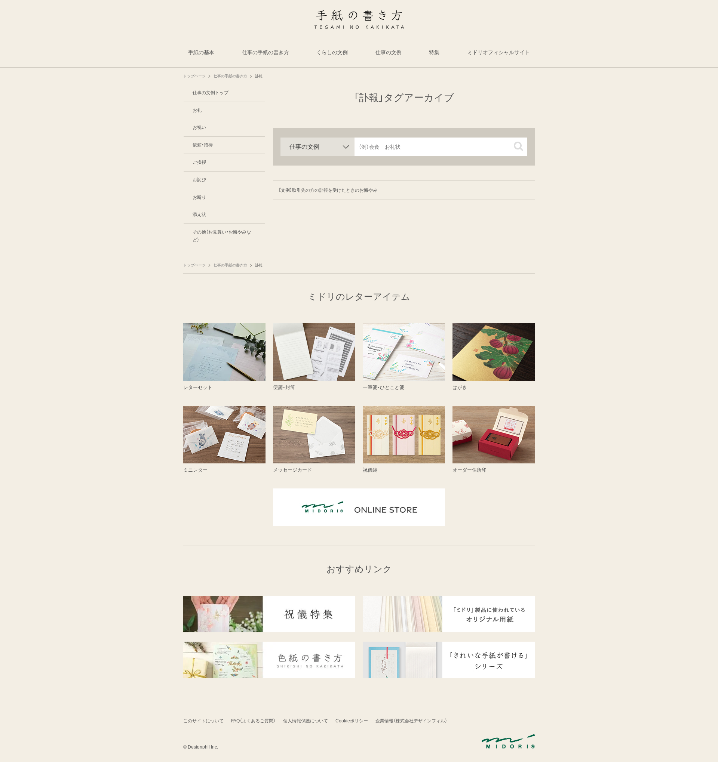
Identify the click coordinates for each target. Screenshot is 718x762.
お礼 (197, 110)
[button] (518, 146)
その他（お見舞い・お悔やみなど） (222, 236)
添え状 (199, 214)
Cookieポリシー (351, 721)
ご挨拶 (199, 162)
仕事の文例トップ (210, 92)
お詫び (199, 179)
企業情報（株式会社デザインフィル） (411, 721)
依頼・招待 (203, 145)
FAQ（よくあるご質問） (253, 721)
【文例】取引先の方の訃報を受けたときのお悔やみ (328, 190)
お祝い (199, 127)
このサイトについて (203, 721)
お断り (199, 197)
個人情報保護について (305, 721)
